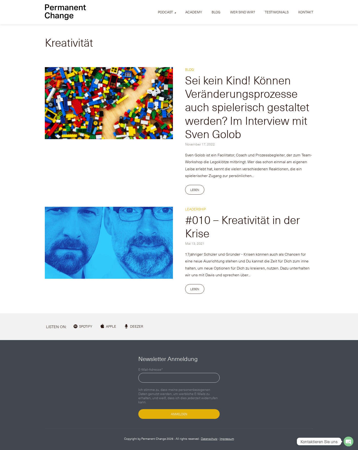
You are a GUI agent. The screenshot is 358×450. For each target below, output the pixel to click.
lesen (194, 190)
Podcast (165, 12)
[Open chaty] (348, 441)
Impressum (227, 438)
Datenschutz (209, 438)
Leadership (195, 209)
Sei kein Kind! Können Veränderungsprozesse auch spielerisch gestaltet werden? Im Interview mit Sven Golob (247, 106)
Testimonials (277, 12)
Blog (216, 12)
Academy (193, 12)
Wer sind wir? (242, 12)
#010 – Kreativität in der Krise (242, 226)
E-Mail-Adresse (150, 370)
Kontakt (305, 12)
